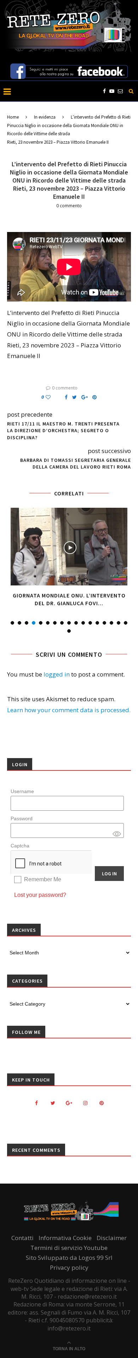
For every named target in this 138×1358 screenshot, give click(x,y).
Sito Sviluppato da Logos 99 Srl (69, 1257)
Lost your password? (40, 895)
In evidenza (45, 117)
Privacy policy (69, 1267)
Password (22, 818)
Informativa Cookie (65, 1238)
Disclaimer (112, 1238)
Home (13, 117)
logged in (57, 674)
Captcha (20, 845)
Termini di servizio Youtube (69, 1248)
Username (22, 791)
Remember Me (42, 879)
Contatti (22, 1238)
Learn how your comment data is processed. (69, 710)
